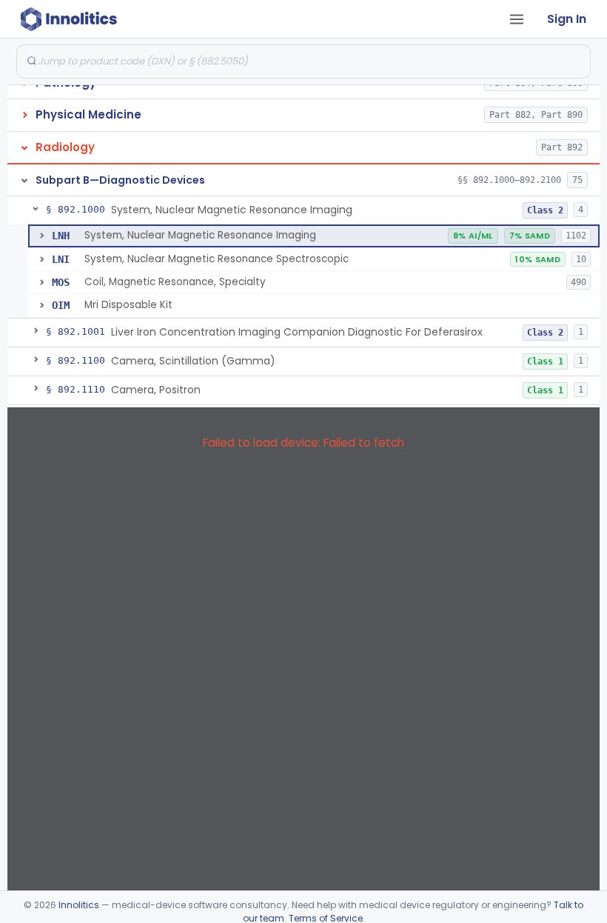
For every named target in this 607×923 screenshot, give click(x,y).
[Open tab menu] (516, 19)
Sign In (566, 18)
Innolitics (78, 905)
